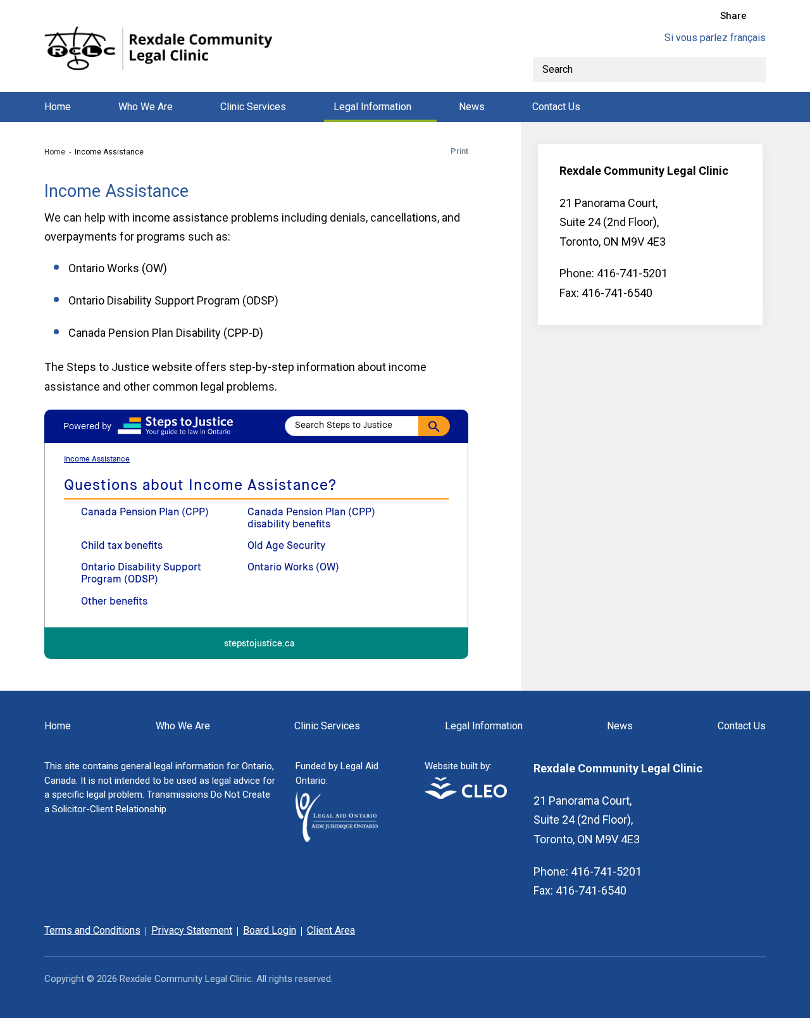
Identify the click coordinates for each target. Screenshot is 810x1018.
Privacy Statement (191, 930)
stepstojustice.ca (259, 644)
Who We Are (145, 107)
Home (57, 107)
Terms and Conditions (92, 930)
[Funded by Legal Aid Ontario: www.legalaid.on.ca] (337, 839)
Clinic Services (253, 107)
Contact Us (556, 107)
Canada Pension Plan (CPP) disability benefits (311, 519)
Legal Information (372, 107)
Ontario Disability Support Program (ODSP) (141, 574)
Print (459, 151)
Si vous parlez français (715, 38)
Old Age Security (286, 546)
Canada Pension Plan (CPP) (145, 513)
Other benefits (114, 602)
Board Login (269, 930)
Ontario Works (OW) (293, 568)
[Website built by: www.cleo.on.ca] (466, 795)
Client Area (331, 930)
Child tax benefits (122, 546)
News (472, 107)
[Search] (753, 69)
